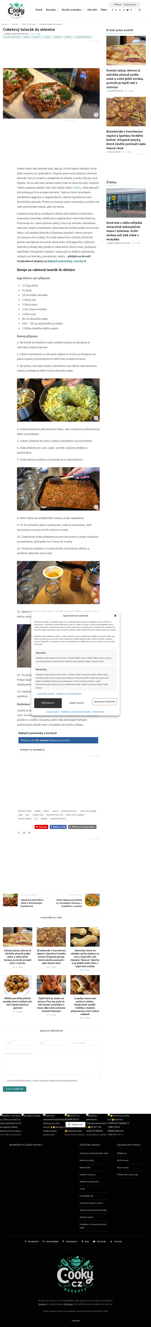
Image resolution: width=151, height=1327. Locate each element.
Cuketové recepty (69, 811)
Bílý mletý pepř (25, 811)
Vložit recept (130, 4)
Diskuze (43, 827)
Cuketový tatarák (88, 811)
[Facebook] (6, 177)
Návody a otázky (87, 1160)
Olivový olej (38, 815)
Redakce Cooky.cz (88, 1174)
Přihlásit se (122, 1153)
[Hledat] (138, 10)
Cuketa (55, 811)
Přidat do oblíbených (33, 750)
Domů (39, 9)
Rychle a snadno (71, 9)
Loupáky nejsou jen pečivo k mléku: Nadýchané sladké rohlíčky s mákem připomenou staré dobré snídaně (85, 1006)
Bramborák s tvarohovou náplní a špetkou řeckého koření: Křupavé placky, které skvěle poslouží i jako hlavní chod (51, 957)
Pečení (26, 37)
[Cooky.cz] (16, 11)
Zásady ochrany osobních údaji (93, 1210)
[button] (115, 615)
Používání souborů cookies (91, 1203)
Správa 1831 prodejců (46, 693)
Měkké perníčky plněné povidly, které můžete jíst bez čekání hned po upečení (17, 1003)
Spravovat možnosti (104, 701)
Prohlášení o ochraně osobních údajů (76, 711)
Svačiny (68, 37)
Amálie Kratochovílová (16, 34)
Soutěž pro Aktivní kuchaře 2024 (94, 1153)
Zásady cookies (52, 711)
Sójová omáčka (24, 819)
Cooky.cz (42, 1304)
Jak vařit (92, 9)
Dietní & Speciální (12, 37)
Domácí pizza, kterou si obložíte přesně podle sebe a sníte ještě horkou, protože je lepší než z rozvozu (17, 957)
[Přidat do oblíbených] (6, 203)
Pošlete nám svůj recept (127, 1174)
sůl (35, 819)
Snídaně (57, 37)
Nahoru (76, 1321)
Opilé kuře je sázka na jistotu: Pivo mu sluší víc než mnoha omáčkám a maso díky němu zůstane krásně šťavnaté (51, 1004)
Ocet (27, 815)
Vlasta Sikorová (116, 91)
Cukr (20, 815)
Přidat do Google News (82, 827)
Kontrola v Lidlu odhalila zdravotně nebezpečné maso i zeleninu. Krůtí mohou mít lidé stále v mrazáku (124, 231)
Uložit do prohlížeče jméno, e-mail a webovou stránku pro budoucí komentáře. (42, 1080)
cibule (46, 811)
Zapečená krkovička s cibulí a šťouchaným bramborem (32, 903)
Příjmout (47, 703)
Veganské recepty (83, 37)
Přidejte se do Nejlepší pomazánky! (45, 740)
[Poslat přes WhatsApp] (19, 832)
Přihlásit (117, 4)
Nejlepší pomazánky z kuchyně (67, 261)
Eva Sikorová (115, 152)
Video (104, 9)
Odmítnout (76, 703)
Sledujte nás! (77, 1124)
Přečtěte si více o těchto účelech (69, 693)
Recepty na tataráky (75, 815)
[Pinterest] (6, 190)
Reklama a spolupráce (89, 1181)
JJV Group (68, 1304)
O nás (82, 1189)
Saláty (47, 37)
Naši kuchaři (85, 1167)
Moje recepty (123, 1167)
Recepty (51, 9)
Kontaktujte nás (98, 711)
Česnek (38, 811)
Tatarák (43, 819)
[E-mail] (6, 197)
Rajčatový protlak (55, 815)
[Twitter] (6, 184)
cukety (77, 187)
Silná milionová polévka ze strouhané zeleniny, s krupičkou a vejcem (69, 903)
